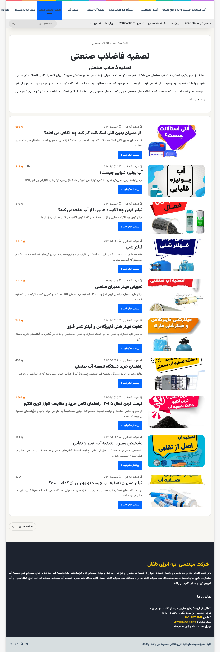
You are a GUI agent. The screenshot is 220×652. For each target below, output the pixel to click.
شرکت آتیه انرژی (131, 127)
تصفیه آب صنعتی (95, 10)
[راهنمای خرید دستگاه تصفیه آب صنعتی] (176, 374)
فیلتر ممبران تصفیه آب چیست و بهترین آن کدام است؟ (95, 483)
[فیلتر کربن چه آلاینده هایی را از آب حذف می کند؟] (176, 218)
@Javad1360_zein (185, 622)
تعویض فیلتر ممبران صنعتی (118, 286)
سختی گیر (73, 10)
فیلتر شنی (134, 247)
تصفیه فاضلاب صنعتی (49, 10)
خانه (122, 44)
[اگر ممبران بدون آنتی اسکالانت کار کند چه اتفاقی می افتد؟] (176, 141)
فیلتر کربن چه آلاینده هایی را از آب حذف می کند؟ (100, 210)
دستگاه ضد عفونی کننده (121, 10)
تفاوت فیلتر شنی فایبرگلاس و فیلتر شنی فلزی (104, 326)
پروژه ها (175, 23)
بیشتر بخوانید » (130, 155)
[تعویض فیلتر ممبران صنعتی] (176, 295)
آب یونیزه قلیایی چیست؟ (121, 172)
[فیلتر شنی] (176, 255)
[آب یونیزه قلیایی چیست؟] (176, 181)
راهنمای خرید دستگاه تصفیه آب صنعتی (108, 366)
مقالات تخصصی (157, 23)
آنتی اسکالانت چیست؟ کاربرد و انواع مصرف (183, 10)
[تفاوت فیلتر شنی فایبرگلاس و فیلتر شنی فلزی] (176, 334)
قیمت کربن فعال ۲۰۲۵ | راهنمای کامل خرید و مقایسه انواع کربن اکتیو (83, 403)
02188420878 (193, 617)
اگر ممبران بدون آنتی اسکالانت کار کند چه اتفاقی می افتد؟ (93, 133)
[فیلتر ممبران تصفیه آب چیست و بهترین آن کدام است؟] (176, 491)
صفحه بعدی (26, 526)
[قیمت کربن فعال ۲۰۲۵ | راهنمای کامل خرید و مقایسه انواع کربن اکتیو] (176, 412)
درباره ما (109, 23)
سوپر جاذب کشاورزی (24, 10)
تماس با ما (95, 23)
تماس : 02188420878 (131, 23)
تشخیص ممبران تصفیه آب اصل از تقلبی (107, 443)
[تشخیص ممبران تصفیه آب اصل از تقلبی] (176, 451)
